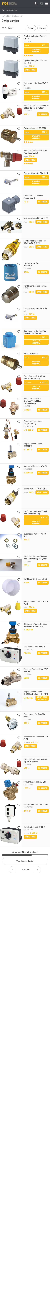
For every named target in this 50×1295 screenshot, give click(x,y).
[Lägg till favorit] (19, 37)
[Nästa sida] (37, 869)
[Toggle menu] (46, 3)
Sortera (42, 28)
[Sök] (3, 10)
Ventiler (7, 16)
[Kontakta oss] (36, 3)
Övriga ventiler (17, 16)
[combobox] (25, 869)
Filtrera (31, 28)
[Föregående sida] (12, 869)
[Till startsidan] (9, 3)
